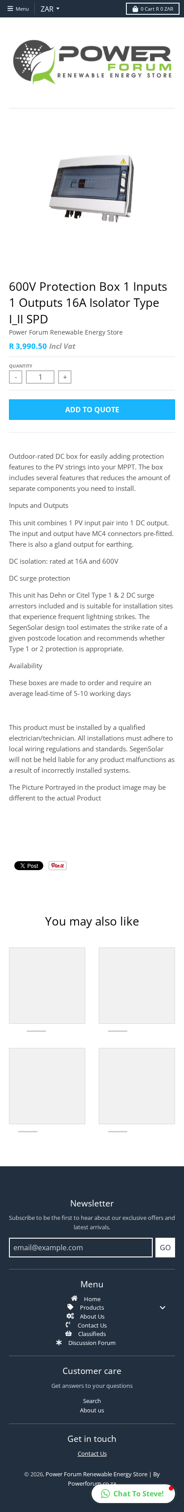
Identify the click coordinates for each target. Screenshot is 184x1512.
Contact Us (92, 1453)
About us (92, 1410)
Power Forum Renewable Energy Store (66, 332)
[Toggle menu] (162, 1307)
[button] (133, 1493)
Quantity (20, 366)
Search (92, 1401)
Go (165, 1247)
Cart (157, 8)
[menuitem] (92, 1298)
